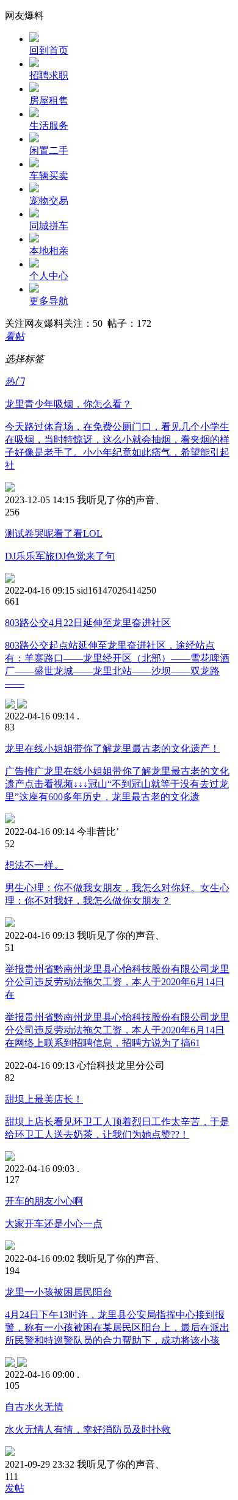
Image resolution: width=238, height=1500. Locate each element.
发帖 (14, 1488)
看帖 (14, 336)
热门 (14, 381)
